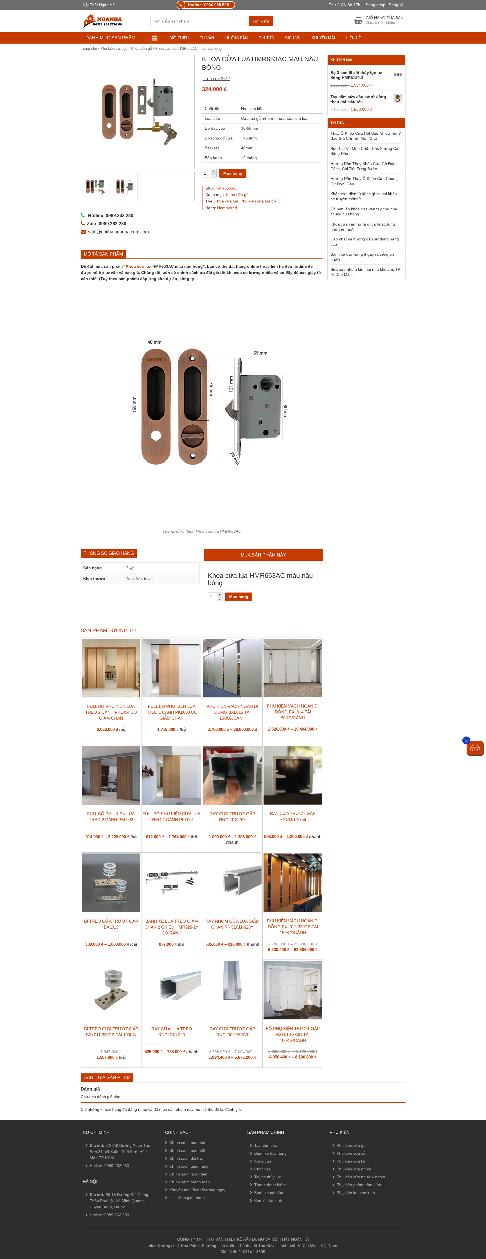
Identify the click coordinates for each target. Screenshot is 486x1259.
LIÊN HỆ (353, 37)
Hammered (227, 208)
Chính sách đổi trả (185, 1158)
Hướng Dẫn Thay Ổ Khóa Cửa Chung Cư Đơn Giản (364, 181)
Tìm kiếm (261, 21)
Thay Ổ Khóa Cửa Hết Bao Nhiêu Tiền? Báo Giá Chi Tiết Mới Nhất (365, 136)
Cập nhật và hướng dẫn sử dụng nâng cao (364, 241)
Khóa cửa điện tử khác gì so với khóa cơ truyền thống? (363, 196)
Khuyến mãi (323, 37)
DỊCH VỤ (292, 37)
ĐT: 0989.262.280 (24, 1209)
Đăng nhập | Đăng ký (384, 5)
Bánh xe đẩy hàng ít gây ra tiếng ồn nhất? (362, 257)
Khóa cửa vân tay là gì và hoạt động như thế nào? (362, 226)
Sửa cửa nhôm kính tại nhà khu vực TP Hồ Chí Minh (365, 272)
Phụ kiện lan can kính (356, 1192)
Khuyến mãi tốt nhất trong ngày (197, 1190)
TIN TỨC (266, 37)
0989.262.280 (116, 1165)
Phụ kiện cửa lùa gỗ (258, 201)
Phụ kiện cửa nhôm (354, 1169)
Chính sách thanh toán (189, 1182)
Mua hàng (232, 173)
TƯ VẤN (207, 37)
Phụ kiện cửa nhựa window (361, 1177)
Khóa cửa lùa (226, 201)
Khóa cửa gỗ (141, 48)
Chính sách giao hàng (188, 1166)
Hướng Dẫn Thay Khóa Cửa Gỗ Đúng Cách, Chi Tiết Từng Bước (364, 166)
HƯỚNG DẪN (236, 37)
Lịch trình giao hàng (187, 1197)
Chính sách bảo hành (188, 1142)
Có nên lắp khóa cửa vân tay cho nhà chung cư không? (363, 211)
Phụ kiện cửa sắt (351, 1153)
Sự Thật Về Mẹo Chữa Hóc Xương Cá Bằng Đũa (364, 151)
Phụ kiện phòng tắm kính (359, 1185)
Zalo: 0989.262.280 (26, 1224)
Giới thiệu (179, 37)
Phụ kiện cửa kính (353, 1161)
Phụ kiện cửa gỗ (113, 48)
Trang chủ (89, 48)
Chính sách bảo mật (187, 1150)
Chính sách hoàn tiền (188, 1174)
